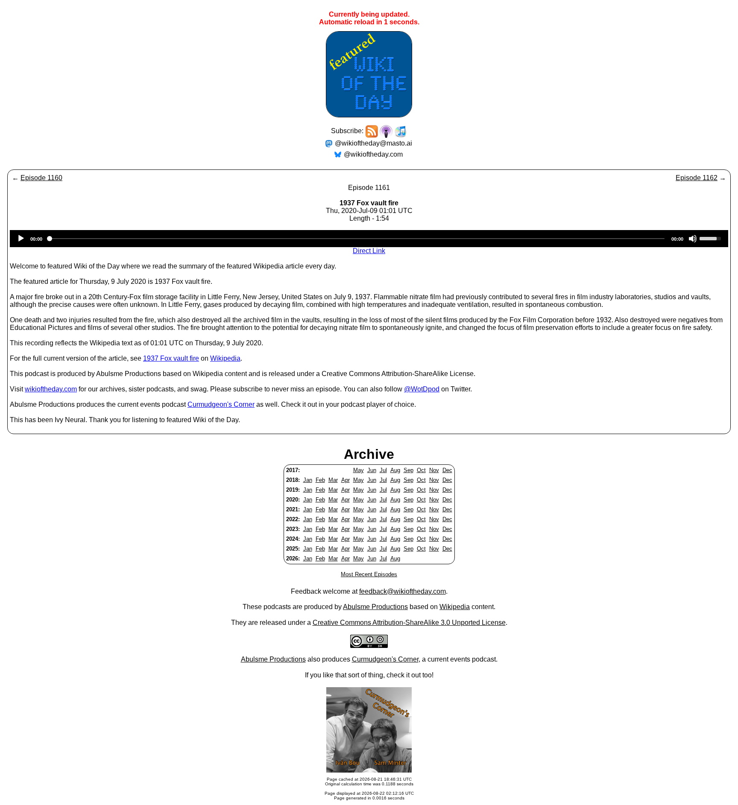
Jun (371, 470)
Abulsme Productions (375, 606)
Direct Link (369, 250)
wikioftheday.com (51, 389)
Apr (345, 480)
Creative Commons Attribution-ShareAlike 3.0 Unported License (409, 622)
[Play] (21, 238)
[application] (369, 238)
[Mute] (692, 238)
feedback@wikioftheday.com (402, 591)
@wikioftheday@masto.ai (373, 143)
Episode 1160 (41, 177)
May (358, 470)
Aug (395, 470)
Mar (333, 480)
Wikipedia (225, 358)
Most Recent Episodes (369, 574)
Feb (320, 480)
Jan (307, 480)
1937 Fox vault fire (171, 358)
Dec (447, 470)
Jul (383, 470)
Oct (421, 470)
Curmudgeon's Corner (221, 404)
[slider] (711, 237)
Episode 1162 (697, 177)
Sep (408, 470)
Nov (434, 470)
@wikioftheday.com (373, 154)
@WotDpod (421, 389)
